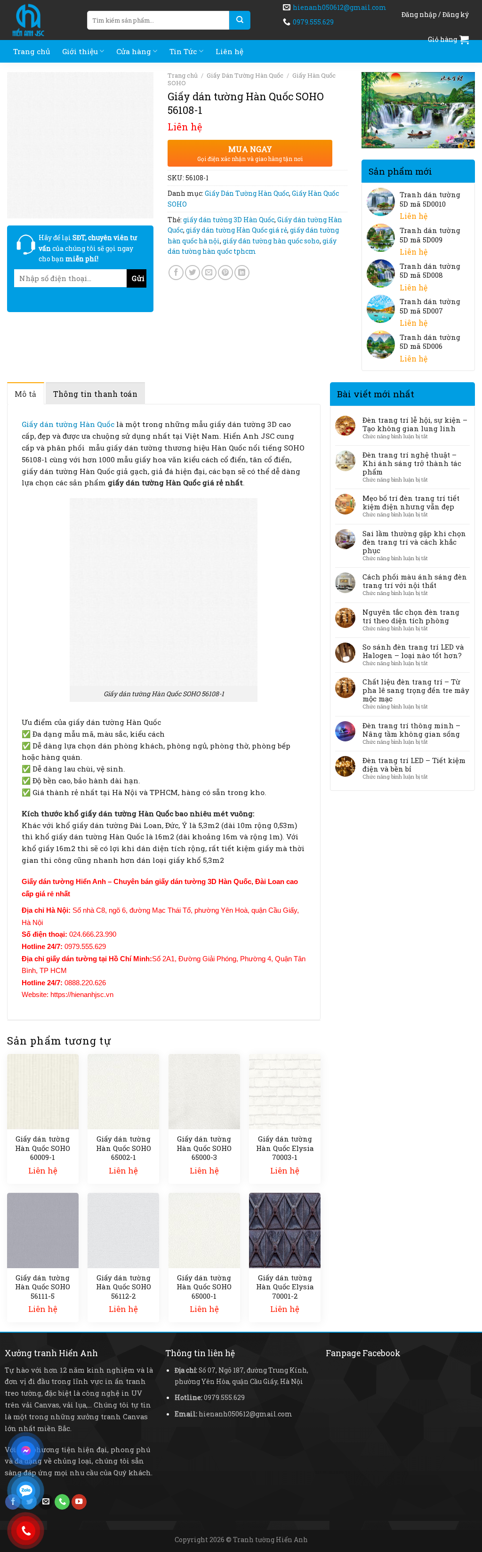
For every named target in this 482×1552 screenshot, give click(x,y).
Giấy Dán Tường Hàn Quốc (245, 75)
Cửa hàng (133, 51)
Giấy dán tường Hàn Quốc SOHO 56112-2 (123, 1287)
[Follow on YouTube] (79, 1502)
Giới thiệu (80, 51)
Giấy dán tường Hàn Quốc (68, 424)
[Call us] (62, 1502)
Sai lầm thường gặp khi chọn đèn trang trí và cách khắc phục (414, 542)
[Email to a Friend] (209, 272)
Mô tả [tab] (26, 394)
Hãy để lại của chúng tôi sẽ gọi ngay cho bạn (88, 248)
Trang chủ (31, 51)
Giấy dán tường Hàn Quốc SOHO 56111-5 (42, 1287)
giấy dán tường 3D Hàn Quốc (228, 219)
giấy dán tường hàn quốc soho (271, 240)
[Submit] (239, 20)
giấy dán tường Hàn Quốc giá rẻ (236, 229)
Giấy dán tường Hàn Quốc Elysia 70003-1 (285, 1148)
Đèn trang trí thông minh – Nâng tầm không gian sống (411, 729)
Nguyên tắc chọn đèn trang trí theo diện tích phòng (410, 616)
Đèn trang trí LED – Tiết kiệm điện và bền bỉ (414, 764)
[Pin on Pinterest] (225, 272)
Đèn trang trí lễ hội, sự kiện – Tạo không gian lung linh (414, 424)
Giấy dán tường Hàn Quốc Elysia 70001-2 (285, 1287)
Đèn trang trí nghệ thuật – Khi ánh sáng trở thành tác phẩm (411, 463)
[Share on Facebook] (176, 272)
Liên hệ (229, 51)
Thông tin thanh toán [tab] (95, 394)
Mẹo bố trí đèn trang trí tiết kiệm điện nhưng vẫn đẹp (410, 502)
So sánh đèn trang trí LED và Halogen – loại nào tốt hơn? (413, 651)
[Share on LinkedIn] (241, 272)
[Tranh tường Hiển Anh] (40, 20)
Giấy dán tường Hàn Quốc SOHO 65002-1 (123, 1148)
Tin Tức (183, 51)
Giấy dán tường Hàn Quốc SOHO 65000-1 (204, 1287)
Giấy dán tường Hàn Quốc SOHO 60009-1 (42, 1148)
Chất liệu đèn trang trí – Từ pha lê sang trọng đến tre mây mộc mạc (415, 690)
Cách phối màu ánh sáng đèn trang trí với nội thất (414, 580)
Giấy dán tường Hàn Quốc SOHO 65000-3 (204, 1148)
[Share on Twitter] (192, 272)
